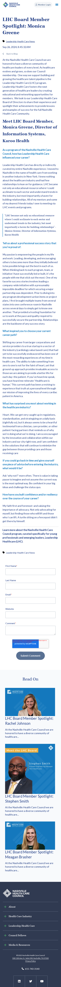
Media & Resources (19, 945)
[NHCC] (16, 892)
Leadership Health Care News (20, 41)
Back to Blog (12, 54)
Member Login (44, 5)
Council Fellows (17, 935)
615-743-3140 (32, 969)
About (12, 906)
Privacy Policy (30, 961)
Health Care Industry (20, 916)
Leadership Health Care (16, 82)
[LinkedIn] (19, 981)
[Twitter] (30, 981)
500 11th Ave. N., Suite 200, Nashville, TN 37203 (30, 958)
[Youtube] (42, 981)
